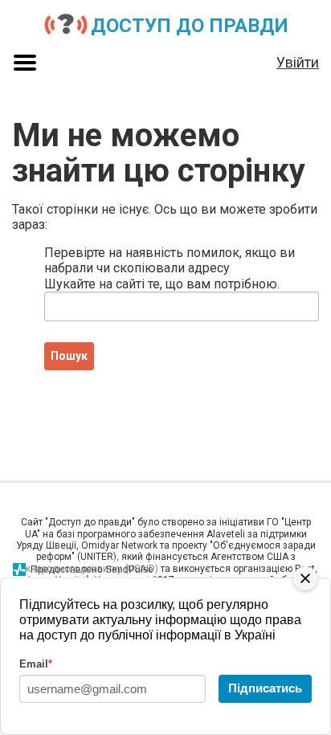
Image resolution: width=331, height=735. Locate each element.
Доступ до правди (189, 25)
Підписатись (265, 688)
